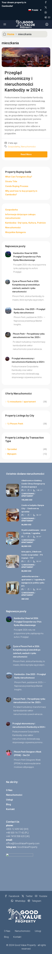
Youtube (42, 896)
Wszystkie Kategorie (15, 232)
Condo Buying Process (16, 186)
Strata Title (11, 181)
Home (10, 34)
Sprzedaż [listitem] (12, 449)
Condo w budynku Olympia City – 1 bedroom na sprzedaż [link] (32, 508)
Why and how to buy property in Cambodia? (21, 193)
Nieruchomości (28, 146)
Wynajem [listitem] (11, 454)
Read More (26, 154)
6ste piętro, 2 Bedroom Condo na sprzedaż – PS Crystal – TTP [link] (32, 555)
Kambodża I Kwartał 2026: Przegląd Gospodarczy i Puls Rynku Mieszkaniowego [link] (27, 256)
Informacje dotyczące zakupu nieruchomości (20, 216)
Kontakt (10, 809)
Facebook (13, 896)
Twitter (29, 896)
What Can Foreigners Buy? (18, 176)
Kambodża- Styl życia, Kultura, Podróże (25, 223)
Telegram (36, 901)
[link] (8, 254)
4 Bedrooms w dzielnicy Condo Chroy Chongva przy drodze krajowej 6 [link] (33, 483)
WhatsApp (19, 901)
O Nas (9, 790)
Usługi (9, 799)
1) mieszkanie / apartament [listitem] (21, 401)
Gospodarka (14, 146)
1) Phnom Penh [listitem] (15, 423)
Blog (8, 804)
